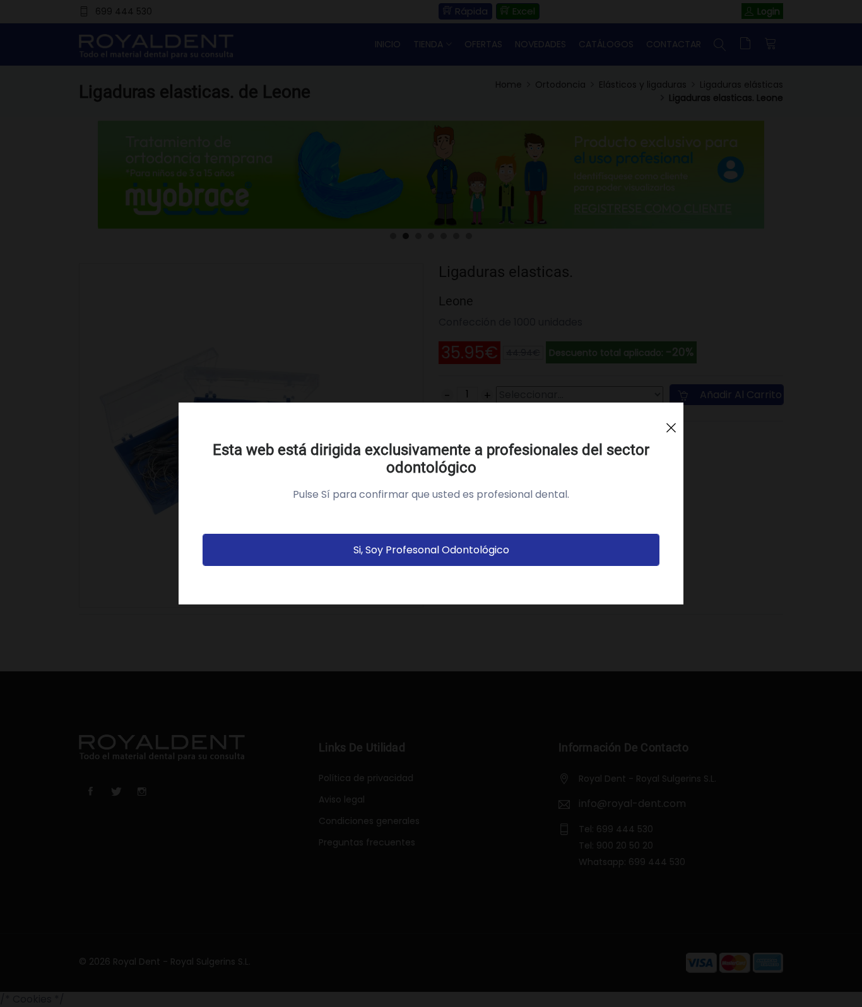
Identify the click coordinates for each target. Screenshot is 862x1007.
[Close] (670, 422)
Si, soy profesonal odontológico (431, 550)
